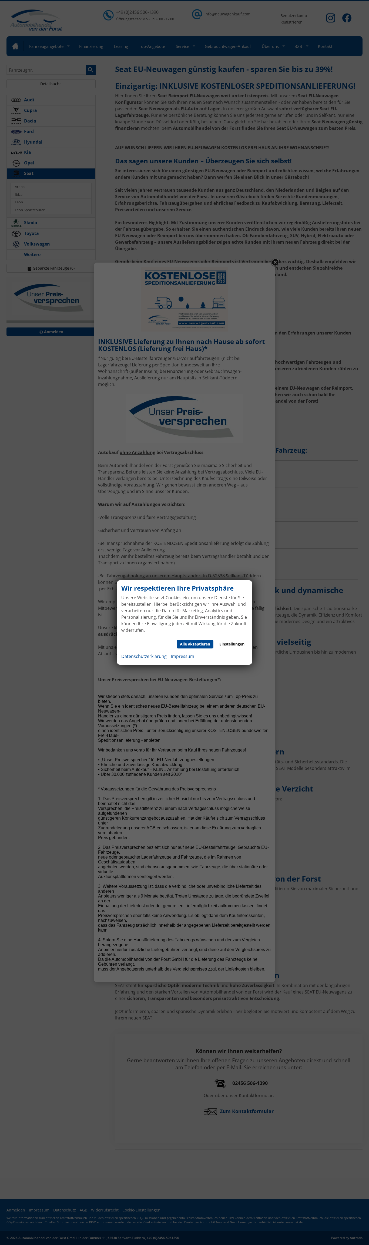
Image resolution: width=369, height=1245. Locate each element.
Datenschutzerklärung (144, 656)
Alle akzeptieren (195, 644)
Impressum (182, 656)
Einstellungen (231, 644)
